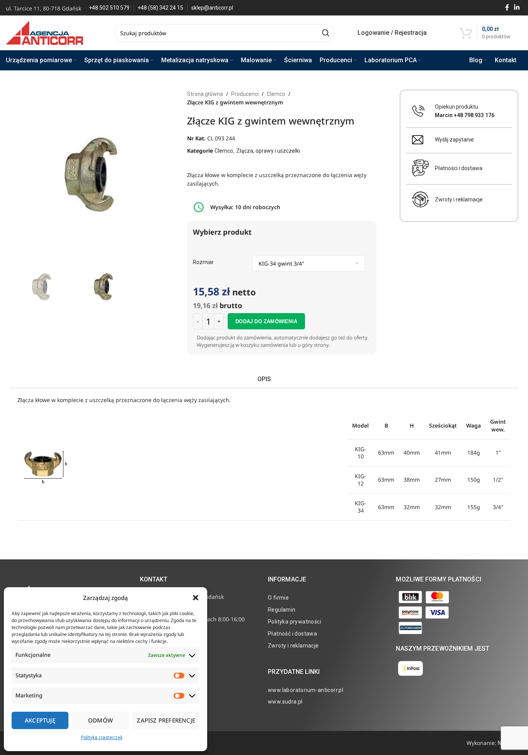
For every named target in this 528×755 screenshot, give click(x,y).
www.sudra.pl (285, 702)
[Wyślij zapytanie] (417, 139)
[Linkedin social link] (517, 8)
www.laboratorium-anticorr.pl (305, 690)
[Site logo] (44, 32)
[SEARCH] (325, 33)
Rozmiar (203, 262)
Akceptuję (40, 720)
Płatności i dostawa (458, 168)
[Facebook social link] (506, 8)
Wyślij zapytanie (454, 139)
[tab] (264, 379)
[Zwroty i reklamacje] (420, 199)
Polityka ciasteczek (102, 737)
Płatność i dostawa (292, 634)
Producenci (245, 94)
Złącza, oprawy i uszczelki (268, 151)
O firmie (278, 598)
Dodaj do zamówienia (266, 321)
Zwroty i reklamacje (459, 199)
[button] (195, 598)
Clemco (276, 94)
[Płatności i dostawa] (420, 168)
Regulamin (282, 610)
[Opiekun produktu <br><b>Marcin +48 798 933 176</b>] (418, 111)
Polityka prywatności (294, 622)
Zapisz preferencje (166, 720)
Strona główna (205, 94)
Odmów (100, 720)
